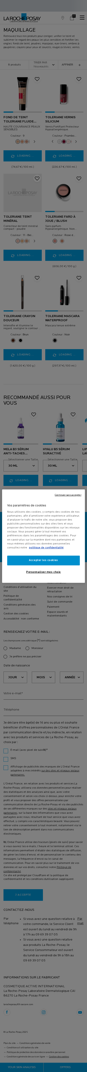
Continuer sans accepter (68, 495)
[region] (43, 536)
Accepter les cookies (43, 560)
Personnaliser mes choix (43, 572)
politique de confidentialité (46, 547)
